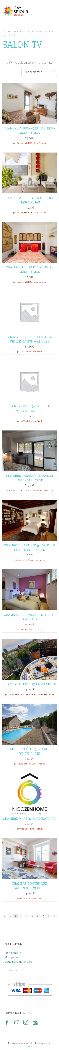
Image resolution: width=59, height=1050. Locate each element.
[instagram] (25, 1023)
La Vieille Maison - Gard (31, 351)
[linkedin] (35, 1023)
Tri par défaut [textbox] (32, 72)
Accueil (7, 31)
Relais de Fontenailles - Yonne (31, 764)
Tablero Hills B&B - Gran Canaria (31, 143)
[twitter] (16, 1023)
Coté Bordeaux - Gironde (31, 629)
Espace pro (12, 970)
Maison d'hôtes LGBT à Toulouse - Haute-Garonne (31, 490)
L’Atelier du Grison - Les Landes (31, 560)
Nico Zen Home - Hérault (31, 829)
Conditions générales (18, 961)
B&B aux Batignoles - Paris (31, 898)
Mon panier (12, 957)
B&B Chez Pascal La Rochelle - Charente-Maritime (31, 694)
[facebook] (7, 1023)
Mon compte (13, 952)
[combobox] (39, 72)
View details (29, 101)
